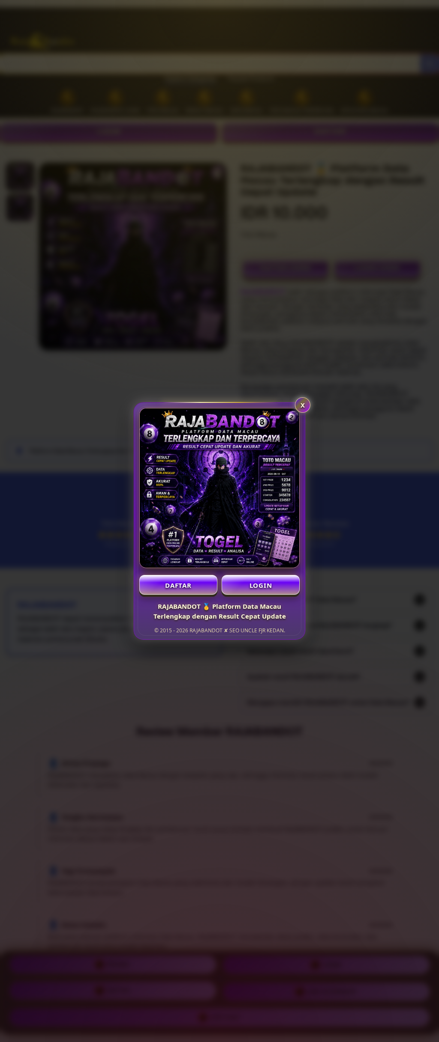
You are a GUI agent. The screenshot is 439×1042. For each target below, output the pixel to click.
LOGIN (261, 585)
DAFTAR (178, 585)
